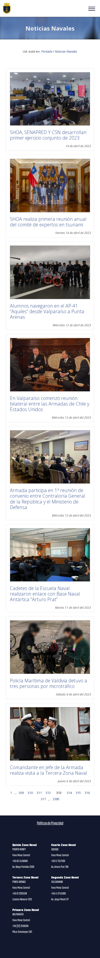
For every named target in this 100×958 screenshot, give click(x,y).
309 (21, 792)
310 (30, 792)
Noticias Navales (66, 51)
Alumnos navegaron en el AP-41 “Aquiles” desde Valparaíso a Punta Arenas (47, 311)
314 (69, 792)
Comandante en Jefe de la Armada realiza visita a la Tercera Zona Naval (48, 770)
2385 (56, 799)
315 (78, 792)
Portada (46, 51)
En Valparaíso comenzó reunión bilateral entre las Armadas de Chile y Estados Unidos (49, 404)
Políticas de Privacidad (50, 823)
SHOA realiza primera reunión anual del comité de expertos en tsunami (48, 222)
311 (39, 792)
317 (43, 799)
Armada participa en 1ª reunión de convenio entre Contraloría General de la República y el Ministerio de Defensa (47, 498)
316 (87, 792)
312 (48, 792)
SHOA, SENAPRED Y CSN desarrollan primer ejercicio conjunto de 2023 (48, 135)
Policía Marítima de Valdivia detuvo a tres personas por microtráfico (48, 683)
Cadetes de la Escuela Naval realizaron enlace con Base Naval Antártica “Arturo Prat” (45, 594)
